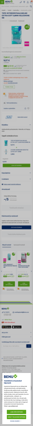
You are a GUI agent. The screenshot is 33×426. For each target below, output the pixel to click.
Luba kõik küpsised (16, 412)
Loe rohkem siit (13, 406)
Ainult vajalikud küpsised (16, 417)
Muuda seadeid (15, 421)
